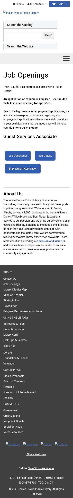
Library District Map (15, 289)
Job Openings (11, 284)
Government (10, 410)
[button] (30, 25)
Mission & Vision (13, 295)
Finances (8, 386)
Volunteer (9, 363)
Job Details (45, 155)
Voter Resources (13, 432)
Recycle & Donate (13, 421)
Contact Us (9, 278)
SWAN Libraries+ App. (41, 468)
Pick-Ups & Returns (15, 340)
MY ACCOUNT (38, 4)
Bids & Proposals (13, 376)
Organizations (11, 415)
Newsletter (10, 306)
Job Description (18, 155)
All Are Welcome (36, 454)
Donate (7, 352)
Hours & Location (13, 329)
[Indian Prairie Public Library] (28, 13)
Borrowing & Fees (14, 323)
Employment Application (22, 168)
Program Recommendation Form (22, 311)
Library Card (10, 334)
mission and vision (50, 241)
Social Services (12, 426)
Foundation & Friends (16, 358)
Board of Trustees (14, 381)
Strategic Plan (11, 300)
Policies (8, 397)
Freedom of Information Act (19, 392)
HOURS (20, 4)
